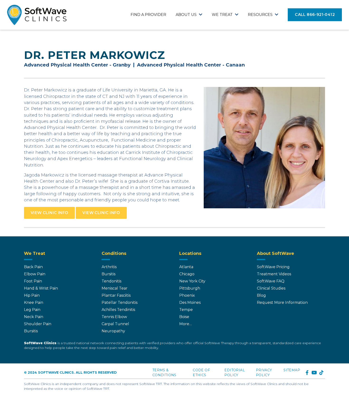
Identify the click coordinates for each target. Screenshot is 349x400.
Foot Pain (33, 281)
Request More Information (282, 302)
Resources (260, 14)
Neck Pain (33, 316)
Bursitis (31, 331)
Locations (190, 253)
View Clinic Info (49, 212)
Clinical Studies (271, 288)
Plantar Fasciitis (116, 295)
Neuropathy (113, 331)
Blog (261, 295)
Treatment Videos (274, 274)
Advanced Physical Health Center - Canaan (191, 65)
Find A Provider (148, 14)
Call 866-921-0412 (315, 14)
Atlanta (186, 267)
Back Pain (33, 267)
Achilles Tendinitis (118, 309)
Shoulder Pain (37, 324)
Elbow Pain (34, 274)
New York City (192, 281)
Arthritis (109, 267)
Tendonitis (111, 281)
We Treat (222, 14)
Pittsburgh (189, 288)
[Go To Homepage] (36, 15)
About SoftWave (275, 253)
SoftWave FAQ (270, 281)
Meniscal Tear (114, 288)
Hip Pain (32, 295)
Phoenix (187, 295)
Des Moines (190, 302)
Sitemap (291, 370)
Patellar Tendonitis (119, 302)
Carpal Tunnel (115, 324)
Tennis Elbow (114, 316)
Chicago (186, 274)
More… (185, 324)
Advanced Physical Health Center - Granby (77, 65)
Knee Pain (33, 302)
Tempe (186, 309)
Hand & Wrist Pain (41, 288)
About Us (186, 14)
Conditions (114, 253)
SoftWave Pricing (273, 267)
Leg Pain (32, 309)
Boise (184, 316)
